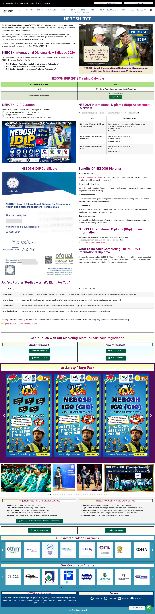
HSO (123, 10)
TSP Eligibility (51, 10)
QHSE (83, 10)
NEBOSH (29, 10)
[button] (151, 10)
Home (20, 10)
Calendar (140, 10)
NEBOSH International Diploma (90, 178)
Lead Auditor (112, 10)
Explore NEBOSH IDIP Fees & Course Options (20, 324)
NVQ (63, 10)
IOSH (39, 10)
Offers (77, 12)
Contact (86, 12)
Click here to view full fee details (93, 242)
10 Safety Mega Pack (78, 367)
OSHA (102, 10)
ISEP (92, 10)
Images (131, 10)
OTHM (73, 10)
